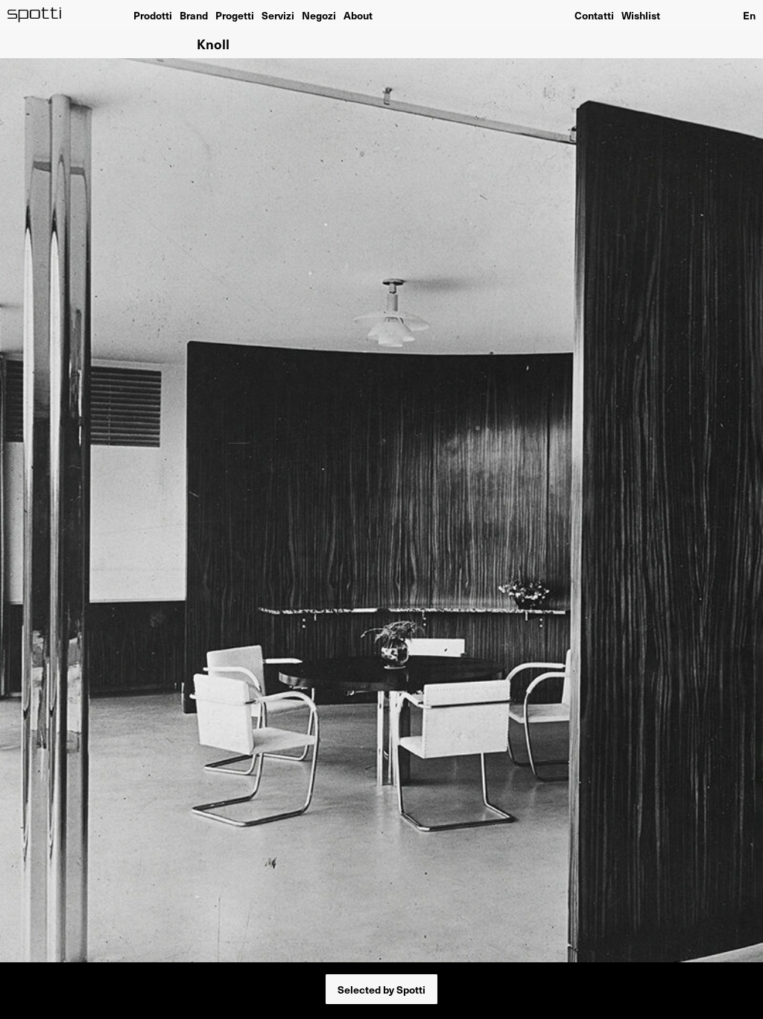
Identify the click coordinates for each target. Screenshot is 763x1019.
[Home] (34, 14)
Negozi (319, 14)
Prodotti (152, 14)
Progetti (234, 14)
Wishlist (640, 15)
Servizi (278, 14)
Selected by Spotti (381, 989)
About (358, 14)
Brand (194, 14)
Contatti (594, 15)
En (749, 15)
